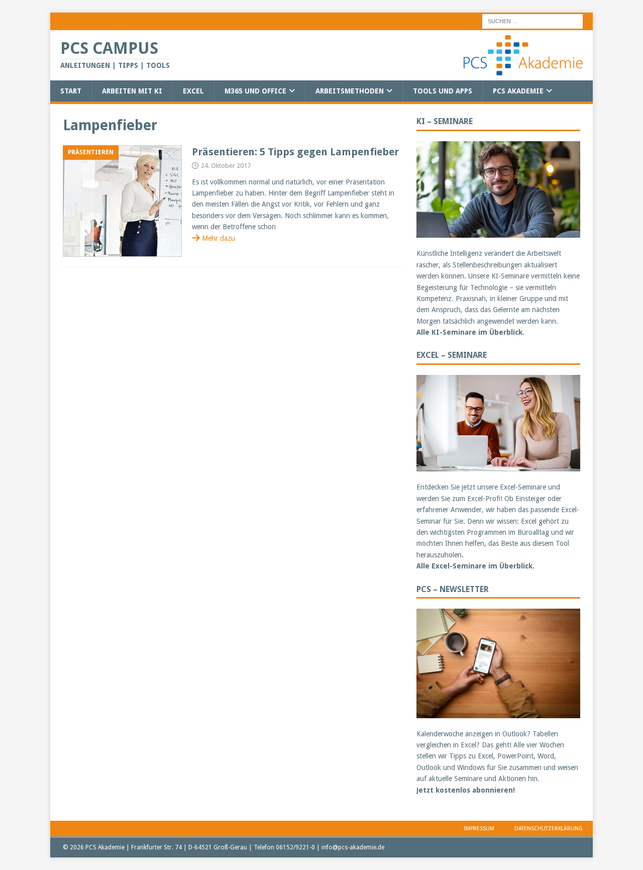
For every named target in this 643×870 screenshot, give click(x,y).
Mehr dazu (218, 238)
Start (70, 91)
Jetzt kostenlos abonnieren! (465, 790)
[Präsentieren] (122, 201)
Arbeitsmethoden (349, 91)
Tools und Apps (442, 91)
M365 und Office (255, 91)
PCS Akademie (518, 91)
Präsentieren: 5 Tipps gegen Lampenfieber (295, 152)
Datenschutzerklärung (548, 828)
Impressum (479, 828)
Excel (193, 91)
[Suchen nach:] (532, 21)
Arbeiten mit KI (132, 91)
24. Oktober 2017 (226, 165)
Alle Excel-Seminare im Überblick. (475, 566)
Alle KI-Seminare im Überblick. (470, 332)
